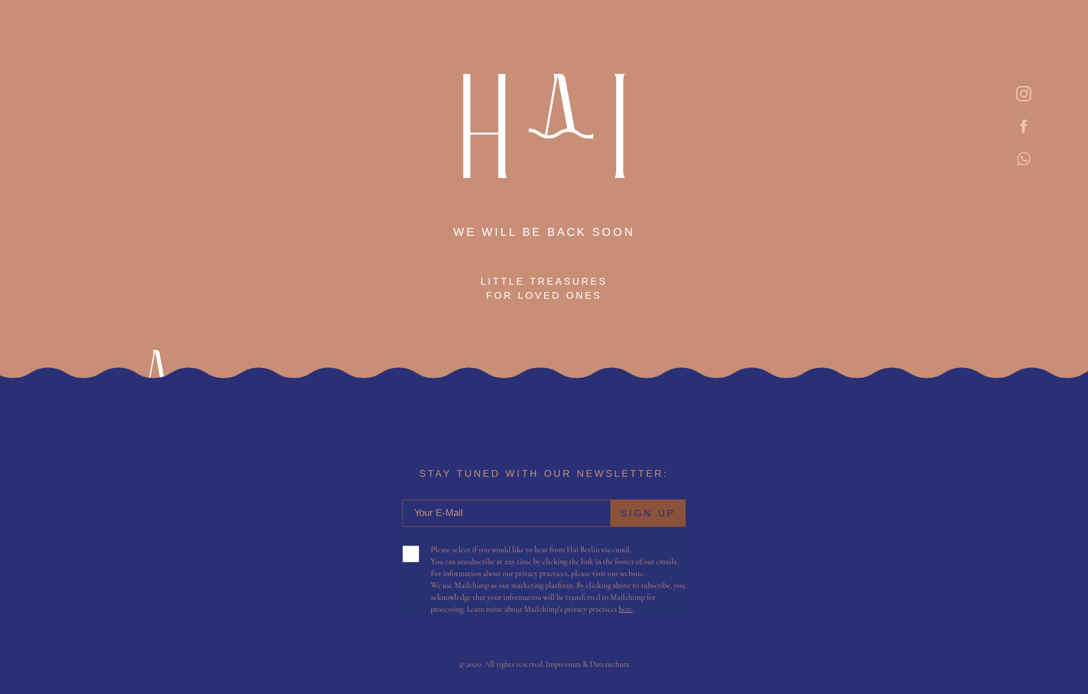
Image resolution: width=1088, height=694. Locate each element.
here (625, 609)
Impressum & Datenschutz (588, 664)
